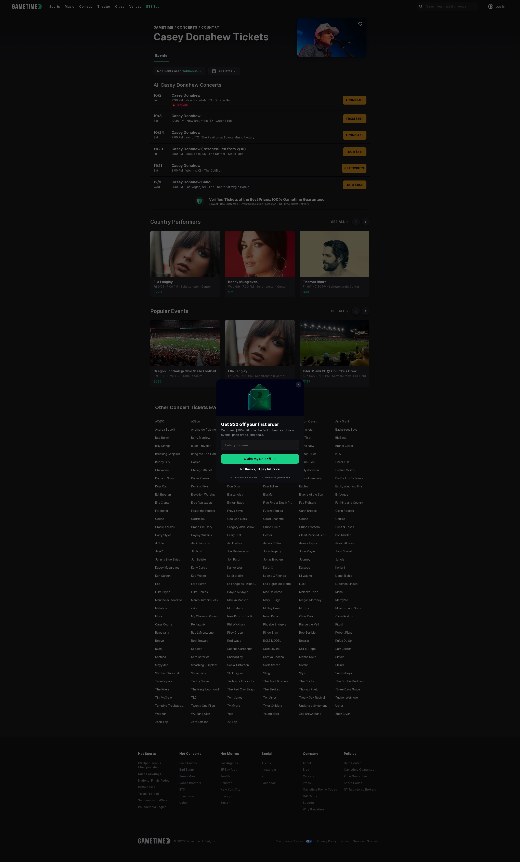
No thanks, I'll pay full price (260, 469)
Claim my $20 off (257, 459)
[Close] (298, 385)
